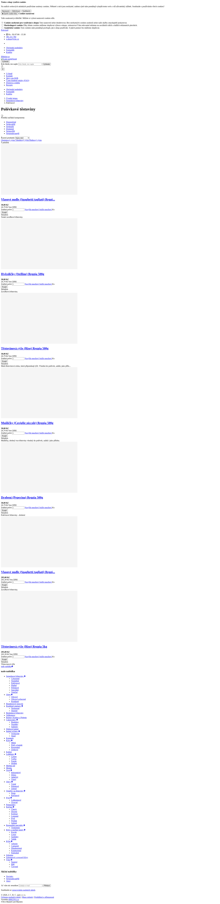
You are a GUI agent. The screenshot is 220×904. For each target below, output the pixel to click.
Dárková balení (12, 729)
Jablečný (14, 777)
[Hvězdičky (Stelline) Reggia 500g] (39, 268)
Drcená (14, 811)
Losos (13, 834)
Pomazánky (11, 805)
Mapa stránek (27, 897)
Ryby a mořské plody (15, 830)
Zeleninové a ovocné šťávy (17, 857)
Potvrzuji (4, 30)
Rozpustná (15, 747)
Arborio (14, 844)
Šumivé (14, 862)
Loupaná (14, 816)
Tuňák (13, 839)
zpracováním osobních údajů (23, 890)
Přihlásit (47, 886)
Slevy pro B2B (12, 78)
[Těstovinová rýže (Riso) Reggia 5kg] (39, 641)
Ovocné (14, 802)
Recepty (9, 85)
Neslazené (15, 708)
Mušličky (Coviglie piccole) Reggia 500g (27, 423)
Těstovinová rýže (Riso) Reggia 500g (25, 348)
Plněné (14, 685)
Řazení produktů (8, 138)
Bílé (13, 864)
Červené (14, 867)
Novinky (9, 876)
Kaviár (14, 832)
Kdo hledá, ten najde (9, 64)
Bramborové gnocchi (14, 704)
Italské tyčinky (12, 731)
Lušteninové (16, 800)
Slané (13, 736)
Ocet (8, 770)
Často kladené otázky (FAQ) (17, 80)
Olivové (14, 697)
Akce (8, 881)
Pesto (13, 793)
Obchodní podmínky (14, 48)
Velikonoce (10, 715)
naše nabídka (6, 666)
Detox (13, 775)
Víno (8, 860)
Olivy (8, 782)
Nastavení (6, 11)
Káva (8, 740)
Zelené (14, 789)
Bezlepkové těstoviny (14, 713)
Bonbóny (15, 722)
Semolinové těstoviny (15, 676)
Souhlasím (26, 11)
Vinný (13, 779)
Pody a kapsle (16, 745)
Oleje (8, 695)
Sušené (14, 823)
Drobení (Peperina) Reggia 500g (22, 497)
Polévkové (15, 683)
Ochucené (15, 734)
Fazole (14, 761)
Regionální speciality (14, 825)
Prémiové (15, 688)
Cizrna (14, 756)
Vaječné (14, 692)
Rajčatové (15, 795)
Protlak (14, 821)
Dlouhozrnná (16, 848)
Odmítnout (16, 11)
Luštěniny (10, 754)
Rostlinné (15, 701)
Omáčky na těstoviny (15, 791)
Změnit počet (6, 209)
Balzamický (16, 772)
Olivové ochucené (18, 699)
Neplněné (15, 681)
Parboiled (15, 853)
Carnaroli (15, 846)
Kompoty (10, 738)
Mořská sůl (10, 766)
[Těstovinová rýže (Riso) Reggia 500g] (39, 343)
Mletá (13, 743)
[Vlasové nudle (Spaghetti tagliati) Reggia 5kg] (39, 566)
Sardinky (14, 837)
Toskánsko (15, 828)
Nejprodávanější (12, 879)
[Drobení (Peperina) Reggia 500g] (39, 492)
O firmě (9, 73)
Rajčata (9, 807)
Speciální (15, 690)
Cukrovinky (11, 720)
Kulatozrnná (16, 850)
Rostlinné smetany (13, 706)
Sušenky (14, 727)
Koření (9, 752)
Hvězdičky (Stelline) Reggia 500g (22, 274)
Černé (13, 784)
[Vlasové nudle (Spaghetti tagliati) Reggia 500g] (39, 194)
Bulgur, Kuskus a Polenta (16, 717)
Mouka (9, 768)
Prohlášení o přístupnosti (44, 897)
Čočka (13, 759)
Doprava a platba (13, 83)
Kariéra (9, 52)
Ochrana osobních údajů (11, 897)
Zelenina (9, 855)
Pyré (8, 798)
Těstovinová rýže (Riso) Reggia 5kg (24, 646)
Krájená (14, 814)
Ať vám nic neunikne (10, 885)
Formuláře (10, 50)
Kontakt (9, 76)
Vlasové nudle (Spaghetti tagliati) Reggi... (28, 199)
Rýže (8, 841)
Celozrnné (15, 678)
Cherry (14, 809)
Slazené (14, 711)
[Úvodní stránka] (9, 59)
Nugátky (14, 724)
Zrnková (14, 750)
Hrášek (14, 763)
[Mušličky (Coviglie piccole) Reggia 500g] (39, 417)
